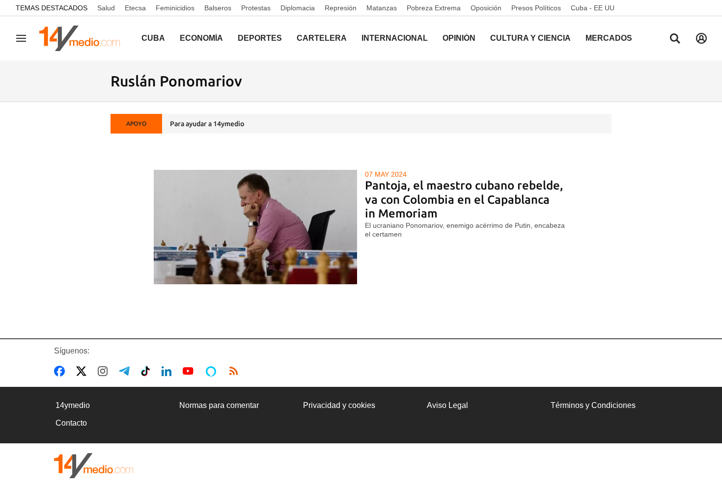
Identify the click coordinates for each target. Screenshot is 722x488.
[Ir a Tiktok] (147, 371)
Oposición (486, 8)
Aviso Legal (447, 405)
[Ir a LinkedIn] (168, 371)
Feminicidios (175, 8)
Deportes (260, 38)
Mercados (608, 38)
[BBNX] (94, 465)
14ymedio (73, 405)
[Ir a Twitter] (83, 371)
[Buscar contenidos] (675, 39)
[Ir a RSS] (236, 371)
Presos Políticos (536, 8)
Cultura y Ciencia (530, 38)
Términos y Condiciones (593, 405)
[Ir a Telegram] (126, 371)
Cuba (153, 38)
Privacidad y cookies (339, 405)
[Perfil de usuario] (701, 38)
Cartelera (322, 38)
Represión (341, 8)
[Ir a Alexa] (213, 371)
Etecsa (135, 8)
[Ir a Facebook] (61, 371)
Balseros (217, 8)
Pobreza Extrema (434, 8)
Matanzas (381, 8)
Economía (201, 38)
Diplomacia (297, 8)
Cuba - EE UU (592, 8)
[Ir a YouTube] (190, 371)
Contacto (71, 423)
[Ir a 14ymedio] (83, 38)
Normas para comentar (219, 405)
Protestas (256, 8)
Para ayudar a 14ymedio (207, 124)
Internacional (394, 38)
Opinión (459, 38)
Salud (106, 8)
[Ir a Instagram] (104, 371)
